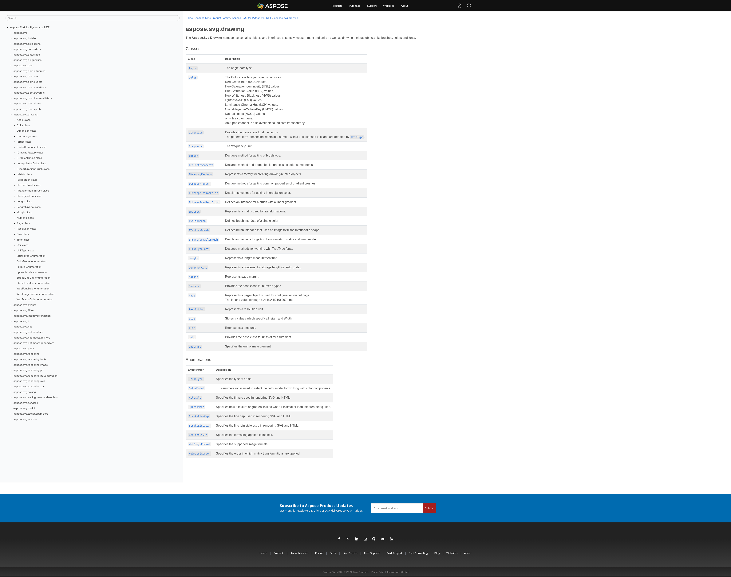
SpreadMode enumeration (32, 272)
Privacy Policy (378, 572)
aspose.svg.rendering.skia (29, 380)
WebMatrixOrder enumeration (35, 299)
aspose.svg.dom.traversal (29, 92)
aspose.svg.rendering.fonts (30, 359)
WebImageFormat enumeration (35, 294)
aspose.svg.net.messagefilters (32, 337)
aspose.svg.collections (27, 43)
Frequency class (27, 136)
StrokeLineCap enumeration (33, 277)
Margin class (24, 212)
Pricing (319, 553)
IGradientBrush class (29, 157)
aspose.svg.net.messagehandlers (34, 342)
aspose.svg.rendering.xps (29, 386)
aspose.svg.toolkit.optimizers (31, 413)
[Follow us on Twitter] (348, 539)
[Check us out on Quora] (374, 539)
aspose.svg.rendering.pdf (29, 370)
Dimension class (26, 130)
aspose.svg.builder (25, 38)
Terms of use (393, 572)
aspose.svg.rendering (27, 353)
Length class (24, 201)
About (404, 5)
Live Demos (350, 553)
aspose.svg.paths (24, 348)
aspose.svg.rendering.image (31, 364)
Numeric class (25, 217)
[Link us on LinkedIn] (356, 539)
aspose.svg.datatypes (27, 54)
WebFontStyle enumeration (33, 288)
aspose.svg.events (25, 304)
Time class (23, 239)
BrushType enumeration (31, 255)
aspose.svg (20, 32)
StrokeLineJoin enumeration (33, 283)
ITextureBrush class (28, 185)
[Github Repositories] (383, 539)
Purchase (354, 5)
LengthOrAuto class (29, 206)
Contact (405, 572)
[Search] (469, 5)
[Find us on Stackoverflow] (365, 539)
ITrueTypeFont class (29, 196)
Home (189, 17)
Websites (388, 5)
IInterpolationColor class (31, 163)
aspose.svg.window (25, 419)
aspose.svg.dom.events (28, 81)
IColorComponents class (31, 147)
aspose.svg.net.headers (28, 332)
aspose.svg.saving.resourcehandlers (36, 397)
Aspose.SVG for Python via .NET (29, 27)
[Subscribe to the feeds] (391, 539)
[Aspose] (272, 5)
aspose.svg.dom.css (26, 76)
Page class (23, 223)
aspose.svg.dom (23, 65)
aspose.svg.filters (24, 310)
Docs (333, 553)
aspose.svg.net (23, 326)
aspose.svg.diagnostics (27, 59)
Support (372, 5)
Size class (23, 234)
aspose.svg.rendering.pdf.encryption (35, 375)
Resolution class (26, 228)
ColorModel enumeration (31, 261)
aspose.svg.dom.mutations (30, 87)
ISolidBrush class (27, 179)
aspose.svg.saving (25, 391)
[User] (459, 5)
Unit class (22, 244)
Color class (23, 125)
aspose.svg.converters (27, 49)
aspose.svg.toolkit (24, 408)
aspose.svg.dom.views (27, 103)
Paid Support (394, 553)
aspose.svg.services (26, 402)
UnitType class (25, 250)
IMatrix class (24, 174)
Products (337, 5)
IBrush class (24, 141)
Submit (429, 508)
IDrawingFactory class (30, 152)
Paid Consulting (418, 553)
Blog (437, 553)
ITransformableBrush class (33, 190)
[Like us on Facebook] (339, 539)
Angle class (23, 119)
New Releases (300, 553)
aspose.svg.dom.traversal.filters (33, 98)
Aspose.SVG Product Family (213, 17)
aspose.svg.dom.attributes (29, 70)
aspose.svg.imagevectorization (32, 315)
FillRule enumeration (29, 266)
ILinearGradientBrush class (33, 168)
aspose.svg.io (22, 321)
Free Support (372, 553)
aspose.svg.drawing (26, 114)
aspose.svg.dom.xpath (27, 108)
